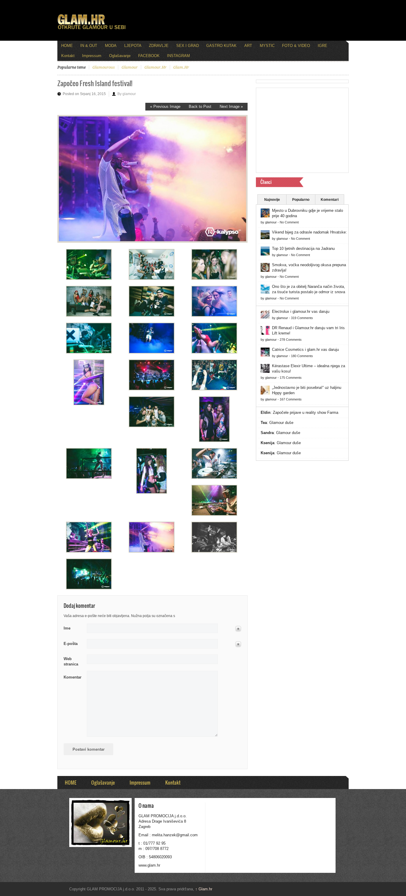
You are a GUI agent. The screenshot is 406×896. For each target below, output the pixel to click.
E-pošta (71, 643)
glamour (130, 67)
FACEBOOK (149, 55)
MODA (111, 45)
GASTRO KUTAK (221, 45)
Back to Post (200, 106)
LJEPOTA (132, 45)
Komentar (72, 677)
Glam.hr (203, 889)
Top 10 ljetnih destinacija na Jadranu (303, 248)
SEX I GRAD (187, 45)
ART (248, 45)
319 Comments (302, 318)
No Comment (289, 222)
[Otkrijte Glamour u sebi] (91, 29)
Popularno (300, 200)
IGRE (322, 45)
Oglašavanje (119, 55)
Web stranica (71, 661)
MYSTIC (267, 45)
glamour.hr (155, 67)
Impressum (91, 55)
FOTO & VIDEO (296, 45)
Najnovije (272, 200)
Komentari (330, 200)
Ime (67, 628)
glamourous (103, 67)
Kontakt (68, 55)
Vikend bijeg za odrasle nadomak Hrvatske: (309, 232)
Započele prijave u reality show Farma (305, 412)
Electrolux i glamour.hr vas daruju (300, 311)
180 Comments (302, 356)
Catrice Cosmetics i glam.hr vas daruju (305, 349)
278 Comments (291, 339)
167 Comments (291, 399)
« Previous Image (165, 106)
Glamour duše (281, 422)
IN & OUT (88, 45)
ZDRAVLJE (159, 45)
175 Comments (291, 377)
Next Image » (231, 106)
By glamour (126, 94)
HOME (67, 45)
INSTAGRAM (178, 55)
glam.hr (181, 67)
